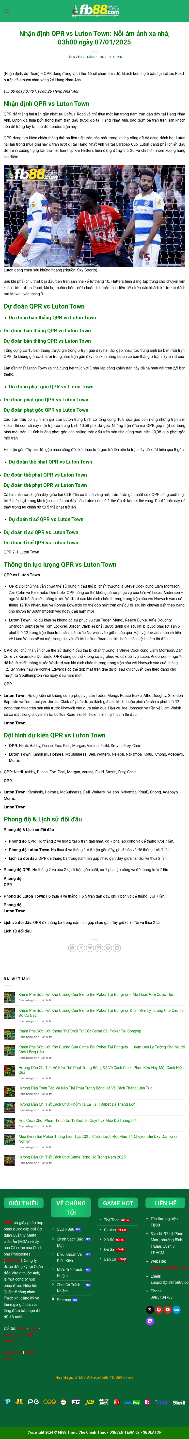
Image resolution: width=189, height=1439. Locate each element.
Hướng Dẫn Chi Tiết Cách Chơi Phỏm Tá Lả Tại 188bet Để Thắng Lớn (76, 1104)
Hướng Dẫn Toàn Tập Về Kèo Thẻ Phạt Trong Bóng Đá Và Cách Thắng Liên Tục (85, 1088)
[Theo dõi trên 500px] (177, 1310)
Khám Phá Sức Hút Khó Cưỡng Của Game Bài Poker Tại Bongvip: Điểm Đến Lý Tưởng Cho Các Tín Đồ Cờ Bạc (101, 1012)
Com (17, 1352)
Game (9, 1358)
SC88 (8, 1352)
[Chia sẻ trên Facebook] (81, 948)
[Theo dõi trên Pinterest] (159, 1310)
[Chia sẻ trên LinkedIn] (117, 948)
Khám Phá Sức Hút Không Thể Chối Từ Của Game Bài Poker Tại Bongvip (79, 1031)
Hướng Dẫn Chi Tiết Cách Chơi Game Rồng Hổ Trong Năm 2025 (72, 1157)
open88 (10, 1334)
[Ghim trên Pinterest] (108, 948)
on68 (21, 1328)
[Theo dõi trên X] (150, 1310)
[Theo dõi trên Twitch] (150, 1321)
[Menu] (7, 11)
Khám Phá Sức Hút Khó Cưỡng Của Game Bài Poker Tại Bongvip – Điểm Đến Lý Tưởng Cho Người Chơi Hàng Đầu (101, 1049)
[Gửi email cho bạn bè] (99, 948)
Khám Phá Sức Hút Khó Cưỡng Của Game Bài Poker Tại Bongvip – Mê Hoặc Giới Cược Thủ (95, 994)
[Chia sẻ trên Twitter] (90, 948)
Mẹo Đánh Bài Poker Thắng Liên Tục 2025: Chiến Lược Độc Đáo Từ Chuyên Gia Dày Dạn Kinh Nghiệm (97, 1138)
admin (117, 57)
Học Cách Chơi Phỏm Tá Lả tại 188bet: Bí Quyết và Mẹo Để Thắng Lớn (78, 1120)
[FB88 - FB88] (94, 11)
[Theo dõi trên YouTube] (168, 1310)
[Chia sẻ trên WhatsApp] (72, 948)
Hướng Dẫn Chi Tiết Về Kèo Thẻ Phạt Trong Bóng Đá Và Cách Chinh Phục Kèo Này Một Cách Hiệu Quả (101, 1070)
